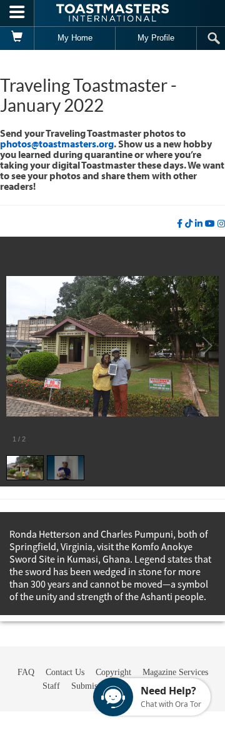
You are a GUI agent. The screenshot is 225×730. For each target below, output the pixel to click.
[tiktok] (188, 223)
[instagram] (221, 223)
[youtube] (210, 223)
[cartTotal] (17, 38)
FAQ (26, 672)
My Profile (156, 37)
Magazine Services (175, 672)
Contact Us (65, 672)
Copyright (113, 672)
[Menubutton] (17, 13)
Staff (51, 686)
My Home (75, 37)
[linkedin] (198, 223)
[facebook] (179, 223)
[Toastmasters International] (112, 13)
